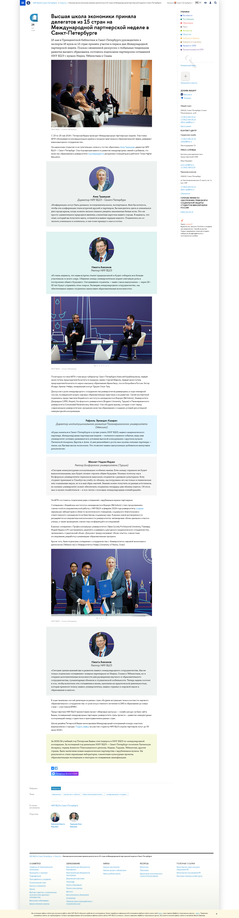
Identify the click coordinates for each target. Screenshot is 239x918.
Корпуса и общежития (38, 886)
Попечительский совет (38, 882)
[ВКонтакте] (52, 768)
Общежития (185, 193)
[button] (53, 330)
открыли (140, 508)
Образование (73, 863)
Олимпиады (70, 882)
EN (200, 2)
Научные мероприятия (111, 867)
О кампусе (35, 863)
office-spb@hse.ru (187, 122)
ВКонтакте (188, 94)
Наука (106, 863)
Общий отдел (186, 106)
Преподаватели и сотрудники (40, 879)
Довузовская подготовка (75, 878)
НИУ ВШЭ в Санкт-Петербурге (64, 805)
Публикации (144, 870)
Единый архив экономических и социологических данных (151, 875)
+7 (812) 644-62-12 (188, 187)
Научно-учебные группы (111, 874)
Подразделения (35, 876)
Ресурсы (144, 863)
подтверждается (96, 153)
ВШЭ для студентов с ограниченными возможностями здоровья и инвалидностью (43, 894)
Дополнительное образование (77, 895)
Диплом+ (69, 891)
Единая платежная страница (39, 904)
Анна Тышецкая (127, 147)
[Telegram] (56, 768)
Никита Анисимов (101, 267)
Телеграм (187, 98)
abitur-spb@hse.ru (187, 189)
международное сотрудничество (117, 794)
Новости (58, 856)
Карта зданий (186, 126)
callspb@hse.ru (186, 141)
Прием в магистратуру (74, 888)
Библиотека (144, 867)
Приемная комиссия (188, 172)
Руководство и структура (38, 873)
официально (56, 794)
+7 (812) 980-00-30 (188, 139)
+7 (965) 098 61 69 (188, 167)
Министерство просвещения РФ (189, 873)
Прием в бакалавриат (74, 885)
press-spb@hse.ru (187, 165)
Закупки (32, 889)
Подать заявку (82, 726)
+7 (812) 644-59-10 (188, 119)
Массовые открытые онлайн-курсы (189, 876)
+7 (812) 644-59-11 (188, 117)
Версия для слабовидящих (39, 900)
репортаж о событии (72, 794)
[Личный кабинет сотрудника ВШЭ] (210, 3)
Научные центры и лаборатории (114, 870)
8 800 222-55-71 (187, 212)
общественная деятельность (94, 794)
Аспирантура (70, 898)
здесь (160, 913)
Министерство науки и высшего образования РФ (188, 868)
